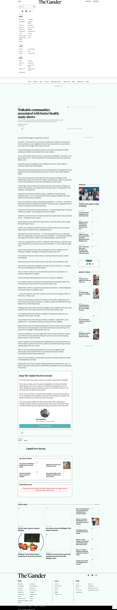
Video (73, 81)
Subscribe (88, 1)
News (29, 51)
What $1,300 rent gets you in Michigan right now (53, 465)
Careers (35, 606)
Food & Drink (31, 49)
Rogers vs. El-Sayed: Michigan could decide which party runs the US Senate (82, 552)
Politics (30, 35)
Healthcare (22, 29)
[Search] (34, 6)
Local (40, 81)
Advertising (22, 72)
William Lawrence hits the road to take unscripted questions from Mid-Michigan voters (84, 238)
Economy (21, 25)
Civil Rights (22, 21)
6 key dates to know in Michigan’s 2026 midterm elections (84, 214)
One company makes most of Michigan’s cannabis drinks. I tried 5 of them (53, 475)
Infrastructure (31, 31)
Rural (29, 37)
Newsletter (31, 63)
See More (96, 504)
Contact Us (22, 68)
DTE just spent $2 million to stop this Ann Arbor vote (85, 280)
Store (20, 65)
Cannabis (30, 19)
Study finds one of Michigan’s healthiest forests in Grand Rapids (26, 465)
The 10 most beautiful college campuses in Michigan (24, 475)
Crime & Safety (33, 586)
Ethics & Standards (22, 606)
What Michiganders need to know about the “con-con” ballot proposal (84, 307)
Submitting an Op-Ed (93, 590)
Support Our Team (93, 588)
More (77, 581)
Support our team (45, 426)
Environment (31, 27)
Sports (20, 41)
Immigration (22, 31)
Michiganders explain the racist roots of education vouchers (84, 334)
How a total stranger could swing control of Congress (85, 321)
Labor (20, 33)
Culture (21, 49)
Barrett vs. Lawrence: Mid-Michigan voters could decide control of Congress (82, 521)
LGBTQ (30, 33)
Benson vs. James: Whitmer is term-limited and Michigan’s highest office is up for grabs (82, 542)
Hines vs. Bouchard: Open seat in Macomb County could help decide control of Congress (84, 250)
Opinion (35, 81)
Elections (21, 27)
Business (21, 19)
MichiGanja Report (56, 81)
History (21, 51)
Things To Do (31, 53)
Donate (96, 1)
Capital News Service (23, 124)
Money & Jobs (22, 35)
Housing (30, 29)
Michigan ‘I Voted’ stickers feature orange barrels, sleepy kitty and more (83, 225)
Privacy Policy (43, 606)
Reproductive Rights (23, 600)
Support (30, 606)
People (21, 53)
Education (30, 25)
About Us (21, 63)
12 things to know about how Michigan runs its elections (82, 562)
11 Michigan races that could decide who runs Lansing (82, 531)
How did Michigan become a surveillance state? (84, 294)
